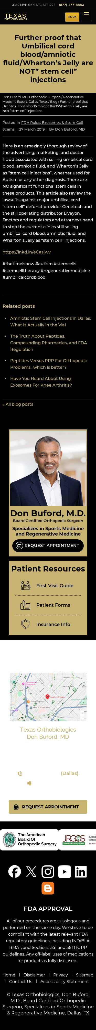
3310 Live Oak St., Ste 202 (34, 5)
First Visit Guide (54, 586)
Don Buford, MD (70, 129)
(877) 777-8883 (71, 5)
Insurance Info (53, 624)
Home (9, 975)
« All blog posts (18, 404)
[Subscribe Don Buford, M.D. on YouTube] (65, 871)
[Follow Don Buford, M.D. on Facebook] (15, 871)
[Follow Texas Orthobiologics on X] (31, 871)
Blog (53, 102)
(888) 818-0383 (51, 783)
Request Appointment (52, 545)
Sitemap (84, 975)
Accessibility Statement (64, 981)
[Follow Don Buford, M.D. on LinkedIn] (81, 871)
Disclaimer (34, 975)
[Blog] (48, 888)
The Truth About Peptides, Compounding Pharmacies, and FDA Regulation (48, 343)
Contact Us (20, 981)
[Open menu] (86, 17)
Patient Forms (53, 605)
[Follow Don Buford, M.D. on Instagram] (48, 871)
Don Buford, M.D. (48, 513)
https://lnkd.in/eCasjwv (27, 252)
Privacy (60, 975)
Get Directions (48, 764)
